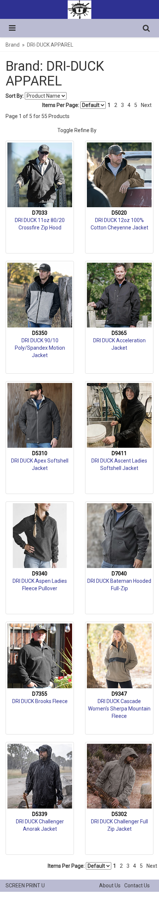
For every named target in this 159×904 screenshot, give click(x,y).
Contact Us (137, 885)
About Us (110, 885)
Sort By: (15, 96)
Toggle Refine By (77, 130)
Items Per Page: (61, 105)
